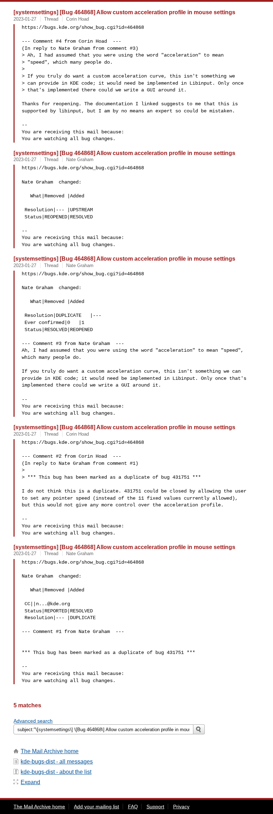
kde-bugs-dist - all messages (57, 762)
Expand (30, 782)
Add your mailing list (96, 806)
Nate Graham (79, 159)
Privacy (181, 806)
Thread (51, 19)
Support (155, 806)
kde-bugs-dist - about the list (56, 772)
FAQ (133, 806)
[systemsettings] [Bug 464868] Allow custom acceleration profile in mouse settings (124, 12)
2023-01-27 (25, 19)
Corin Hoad (77, 19)
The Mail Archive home (50, 751)
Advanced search (33, 721)
